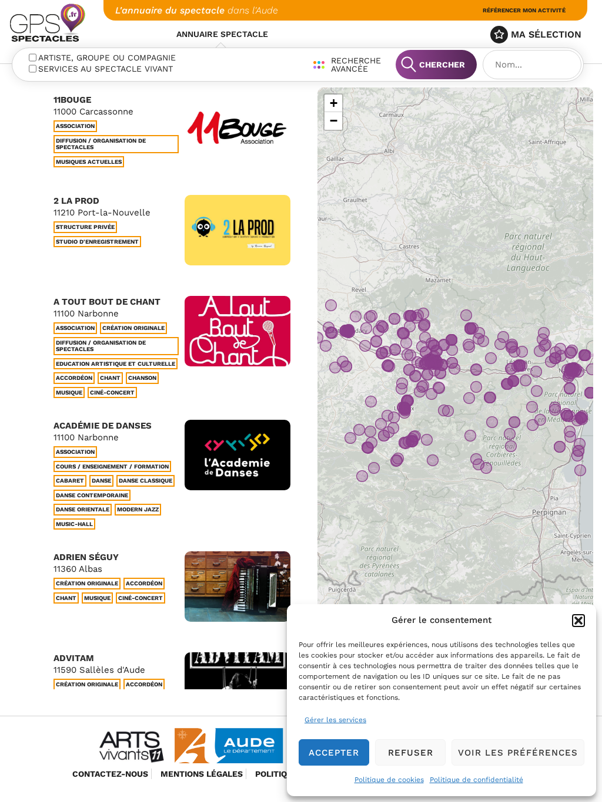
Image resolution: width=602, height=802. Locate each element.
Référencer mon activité (524, 10)
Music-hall (74, 524)
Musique (69, 392)
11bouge (72, 100)
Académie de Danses (102, 425)
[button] (578, 620)
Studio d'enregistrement (97, 241)
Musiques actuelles (89, 162)
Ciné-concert (112, 392)
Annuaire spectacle (222, 34)
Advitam (73, 658)
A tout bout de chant (106, 301)
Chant (110, 378)
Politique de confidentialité (476, 780)
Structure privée (85, 227)
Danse (101, 480)
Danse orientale (82, 509)
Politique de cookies (389, 780)
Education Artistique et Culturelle (115, 363)
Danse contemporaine (92, 495)
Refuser (410, 752)
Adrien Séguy (86, 557)
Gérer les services (335, 720)
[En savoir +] (237, 129)
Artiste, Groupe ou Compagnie (106, 57)
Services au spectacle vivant (105, 69)
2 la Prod (76, 201)
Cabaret (70, 480)
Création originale (133, 328)
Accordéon (74, 378)
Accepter (334, 752)
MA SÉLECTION (546, 34)
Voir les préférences (518, 752)
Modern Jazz (138, 509)
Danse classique (145, 480)
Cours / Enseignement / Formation (112, 466)
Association (75, 126)
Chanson (142, 378)
